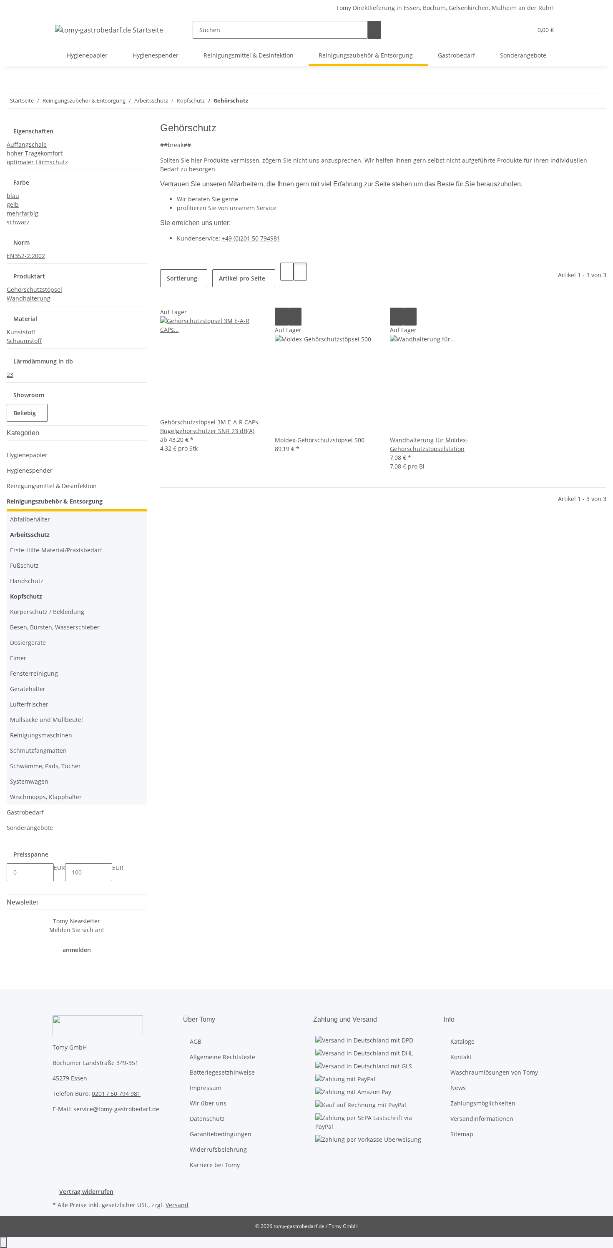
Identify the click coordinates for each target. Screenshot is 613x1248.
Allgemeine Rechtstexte (222, 1057)
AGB (195, 1041)
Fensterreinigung (34, 673)
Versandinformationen (481, 1119)
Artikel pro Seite (242, 278)
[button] (509, 29)
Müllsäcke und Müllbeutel (46, 720)
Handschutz (26, 581)
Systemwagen (29, 781)
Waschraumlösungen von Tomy (494, 1072)
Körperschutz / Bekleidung (47, 612)
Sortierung (182, 278)
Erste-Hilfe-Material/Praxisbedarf (56, 550)
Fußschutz (24, 565)
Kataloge (462, 1041)
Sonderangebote (30, 828)
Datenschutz (207, 1119)
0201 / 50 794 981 (116, 1094)
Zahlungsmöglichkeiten (482, 1103)
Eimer (18, 658)
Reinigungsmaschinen (41, 735)
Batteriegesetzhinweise (222, 1072)
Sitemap (461, 1134)
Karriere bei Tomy (215, 1165)
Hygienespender (30, 470)
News (458, 1088)
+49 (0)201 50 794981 (251, 238)
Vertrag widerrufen (86, 1191)
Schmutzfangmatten (38, 750)
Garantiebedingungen (220, 1134)
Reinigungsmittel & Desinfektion (52, 486)
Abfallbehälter (30, 519)
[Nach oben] (3, 1242)
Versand (177, 1205)
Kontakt (461, 1057)
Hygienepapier (27, 455)
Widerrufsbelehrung (218, 1149)
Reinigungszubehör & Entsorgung (55, 501)
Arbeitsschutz (30, 535)
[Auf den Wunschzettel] (294, 317)
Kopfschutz (26, 596)
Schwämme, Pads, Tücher (45, 766)
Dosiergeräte (28, 643)
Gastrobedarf (25, 812)
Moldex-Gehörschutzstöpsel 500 (319, 440)
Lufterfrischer (29, 704)
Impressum (205, 1088)
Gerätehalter (27, 689)
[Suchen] (374, 30)
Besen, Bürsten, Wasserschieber (55, 627)
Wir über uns (208, 1103)
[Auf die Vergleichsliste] (281, 317)
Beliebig (25, 413)
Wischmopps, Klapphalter (46, 797)
